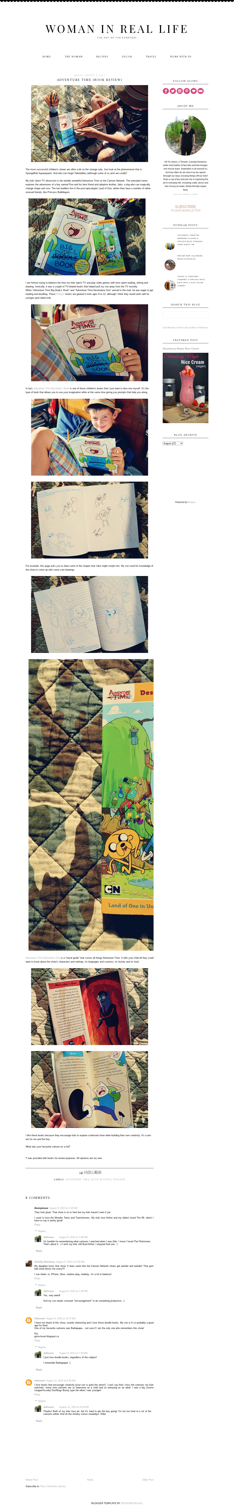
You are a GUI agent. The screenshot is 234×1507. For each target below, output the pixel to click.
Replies (42, 1231)
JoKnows (48, 1237)
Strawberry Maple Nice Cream (181, 348)
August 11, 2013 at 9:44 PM (74, 1407)
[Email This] (86, 1172)
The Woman (74, 57)
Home (46, 57)
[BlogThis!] (89, 1172)
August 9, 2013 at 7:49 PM (73, 1237)
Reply (37, 1224)
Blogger (191, 502)
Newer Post (32, 1479)
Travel (151, 57)
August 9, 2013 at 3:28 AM (63, 1208)
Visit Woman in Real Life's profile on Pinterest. (185, 327)
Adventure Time (77, 1180)
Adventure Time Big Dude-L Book (51, 388)
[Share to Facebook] (96, 1172)
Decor (127, 57)
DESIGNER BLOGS (132, 1503)
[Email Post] (81, 1173)
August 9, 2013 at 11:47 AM (61, 1318)
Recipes (102, 57)
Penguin (60, 294)
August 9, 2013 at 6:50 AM (70, 1261)
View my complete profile (185, 194)
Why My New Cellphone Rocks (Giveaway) (190, 257)
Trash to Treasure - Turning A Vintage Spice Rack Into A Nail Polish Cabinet (191, 281)
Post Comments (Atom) (52, 1486)
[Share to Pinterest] (99, 1172)
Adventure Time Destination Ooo (43, 957)
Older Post (148, 1479)
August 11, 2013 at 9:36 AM (61, 1380)
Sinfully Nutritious (44, 1261)
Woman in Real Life (117, 28)
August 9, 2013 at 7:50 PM (73, 1353)
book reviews (101, 1180)
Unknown (39, 1318)
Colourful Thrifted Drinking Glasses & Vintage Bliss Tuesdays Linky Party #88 (190, 240)
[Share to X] (93, 1172)
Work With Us (181, 57)
